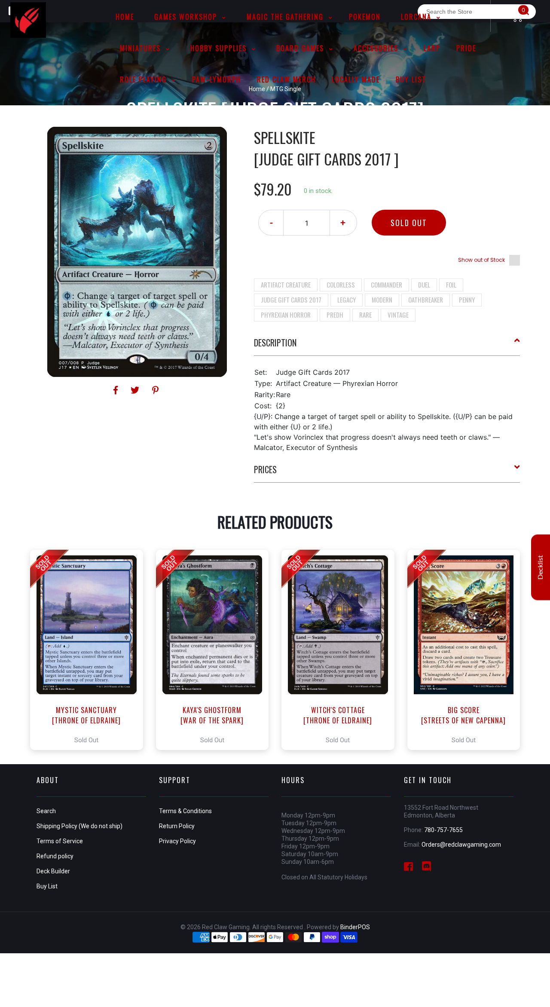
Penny (467, 299)
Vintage (398, 314)
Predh (335, 314)
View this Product (90, 650)
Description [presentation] (275, 342)
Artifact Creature (286, 284)
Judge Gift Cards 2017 (291, 299)
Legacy (346, 299)
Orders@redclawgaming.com (461, 844)
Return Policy (177, 826)
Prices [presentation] (265, 469)
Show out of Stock (481, 259)
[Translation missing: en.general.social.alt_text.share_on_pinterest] (155, 390)
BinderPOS (355, 927)
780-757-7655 (443, 829)
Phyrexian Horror (286, 314)
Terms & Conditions (185, 811)
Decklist (540, 567)
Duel (424, 284)
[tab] (387, 346)
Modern (382, 299)
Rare (365, 314)
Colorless (341, 284)
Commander (386, 284)
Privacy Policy (177, 841)
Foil (451, 284)
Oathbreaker (425, 299)
